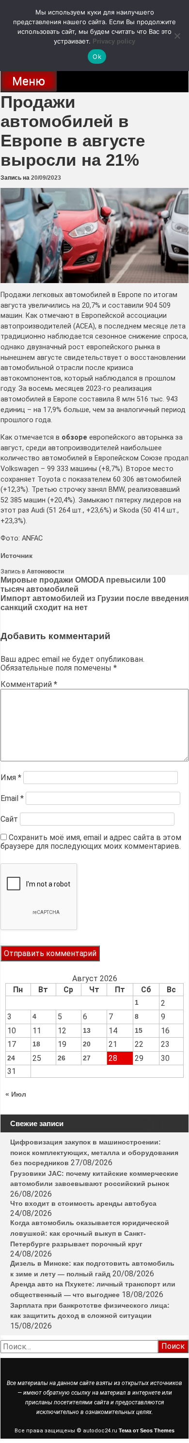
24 (11, 1058)
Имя (10, 777)
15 (138, 1030)
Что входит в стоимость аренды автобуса (83, 1203)
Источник (16, 555)
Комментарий (28, 684)
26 (61, 1058)
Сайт (9, 819)
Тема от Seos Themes (146, 1430)
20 (87, 1044)
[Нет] (177, 36)
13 (87, 1030)
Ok (97, 56)
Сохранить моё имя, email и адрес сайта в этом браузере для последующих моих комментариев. (90, 842)
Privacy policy (114, 41)
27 (87, 1058)
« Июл (15, 1094)
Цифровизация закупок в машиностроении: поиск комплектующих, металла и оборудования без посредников (94, 1152)
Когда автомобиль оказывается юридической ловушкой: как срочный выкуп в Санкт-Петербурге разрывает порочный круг (89, 1233)
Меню (28, 81)
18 (36, 1044)
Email (12, 798)
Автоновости (45, 571)
